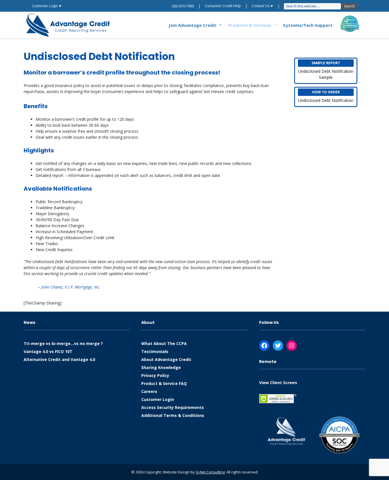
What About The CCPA (164, 343)
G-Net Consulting (210, 472)
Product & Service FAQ (164, 383)
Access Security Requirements (172, 407)
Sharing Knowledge (161, 367)
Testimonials (154, 351)
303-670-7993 (183, 6)
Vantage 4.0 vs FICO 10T (48, 351)
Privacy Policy (155, 375)
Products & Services (249, 25)
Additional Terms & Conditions (172, 415)
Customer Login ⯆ (47, 5)
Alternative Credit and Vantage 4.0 (59, 359)
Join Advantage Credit (192, 25)
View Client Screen (278, 382)
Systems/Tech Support (308, 25)
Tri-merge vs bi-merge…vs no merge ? (63, 343)
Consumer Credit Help (223, 5)
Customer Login (157, 399)
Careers (149, 391)
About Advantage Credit (166, 359)
